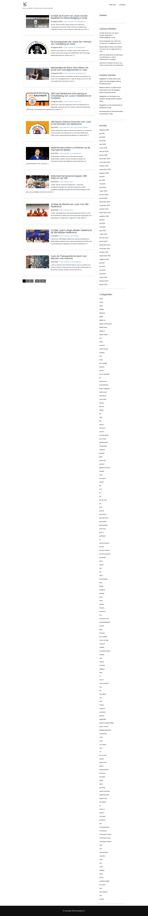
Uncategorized (80, 22)
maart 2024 (103, 234)
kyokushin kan (104, 619)
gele (100, 457)
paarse (101, 716)
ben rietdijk (103, 363)
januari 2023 (103, 285)
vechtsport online (105, 834)
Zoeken (103, 15)
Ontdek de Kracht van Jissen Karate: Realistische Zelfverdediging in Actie (69, 16)
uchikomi (102, 820)
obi (100, 691)
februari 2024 (103, 238)
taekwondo (103, 798)
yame (101, 878)
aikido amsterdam (105, 324)
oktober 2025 (103, 166)
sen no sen (103, 755)
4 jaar (101, 302)
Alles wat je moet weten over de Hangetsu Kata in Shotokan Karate (110, 81)
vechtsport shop (105, 838)
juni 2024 (102, 223)
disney (101, 410)
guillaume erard (104, 468)
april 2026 (102, 144)
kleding (101, 593)
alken (101, 342)
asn (100, 356)
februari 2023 (103, 281)
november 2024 (104, 205)
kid (100, 572)
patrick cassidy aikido (106, 723)
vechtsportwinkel (105, 842)
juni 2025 (102, 180)
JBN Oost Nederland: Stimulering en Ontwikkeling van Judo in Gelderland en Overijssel (71, 95)
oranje (101, 705)
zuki (100, 895)
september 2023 (105, 256)
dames (101, 403)
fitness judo (103, 446)
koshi (101, 601)
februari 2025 (103, 195)
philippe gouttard (105, 730)
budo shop (102, 392)
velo (100, 845)
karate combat (104, 550)
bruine (101, 371)
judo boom (102, 514)
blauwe (101, 367)
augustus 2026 (104, 130)
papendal (102, 719)
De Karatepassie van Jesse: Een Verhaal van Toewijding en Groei (71, 42)
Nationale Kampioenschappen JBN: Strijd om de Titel (69, 177)
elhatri (101, 424)
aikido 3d (102, 320)
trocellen (102, 816)
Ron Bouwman (104, 111)
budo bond (103, 381)
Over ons (112, 5)
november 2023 (104, 249)
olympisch (102, 694)
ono (100, 698)
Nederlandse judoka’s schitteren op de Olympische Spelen (70, 148)
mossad (102, 665)
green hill (102, 460)
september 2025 (105, 169)
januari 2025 (103, 198)
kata (100, 561)
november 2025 (104, 162)
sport (101, 784)
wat (100, 863)
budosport (102, 396)
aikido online (103, 335)
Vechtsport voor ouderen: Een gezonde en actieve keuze (110, 98)
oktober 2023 (103, 252)
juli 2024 (102, 220)
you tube (102, 885)
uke (100, 824)
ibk (100, 486)
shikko (101, 766)
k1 (100, 540)
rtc (100, 752)
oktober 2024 (104, 209)
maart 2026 (103, 148)
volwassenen (103, 852)
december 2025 (104, 159)
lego (100, 629)
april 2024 (102, 231)
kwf (100, 615)
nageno (101, 669)
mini (100, 658)
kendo (101, 565)
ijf (99, 493)
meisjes (101, 647)
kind (100, 583)
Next (43, 281)
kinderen (102, 590)
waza (101, 867)
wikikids (101, 870)
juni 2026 (102, 137)
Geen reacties (68, 22)
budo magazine (104, 389)
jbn (76, 102)
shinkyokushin (104, 770)
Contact (122, 5)
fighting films (103, 442)
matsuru (102, 644)
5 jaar (101, 306)
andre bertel (103, 349)
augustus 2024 (104, 216)
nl (100, 676)
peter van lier (103, 726)
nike (100, 673)
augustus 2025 (104, 173)
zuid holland (103, 892)
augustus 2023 (104, 259)
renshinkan (103, 734)
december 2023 (104, 245)
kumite (101, 604)
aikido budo (103, 327)
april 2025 (102, 187)
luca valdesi (103, 637)
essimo (101, 432)
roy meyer (102, 744)
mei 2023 (102, 270)
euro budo (102, 439)
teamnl (101, 813)
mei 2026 (102, 141)
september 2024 (105, 213)
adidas (101, 309)
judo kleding (103, 525)
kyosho (101, 626)
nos (100, 687)
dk (100, 414)
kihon (101, 575)
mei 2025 (102, 184)
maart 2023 (103, 277)
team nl (102, 809)
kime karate (103, 579)
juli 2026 (102, 133)
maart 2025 (103, 191)
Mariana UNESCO (105, 88)
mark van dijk (103, 640)
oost (79, 102)
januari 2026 (103, 155)
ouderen (102, 709)
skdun (101, 780)
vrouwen (102, 856)
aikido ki (102, 331)
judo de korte (103, 518)
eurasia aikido (103, 435)
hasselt (101, 471)
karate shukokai (104, 554)
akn (100, 338)
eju (100, 421)
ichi (100, 489)
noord (75, 127)
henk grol (102, 478)
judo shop (102, 529)
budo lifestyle (103, 385)
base (101, 360)
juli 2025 (102, 177)
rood (101, 741)
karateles (102, 558)
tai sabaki (102, 802)
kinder (101, 586)
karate (101, 547)
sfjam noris (103, 762)
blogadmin (103, 79)
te (100, 806)
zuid (100, 888)
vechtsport (103, 831)
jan (100, 496)
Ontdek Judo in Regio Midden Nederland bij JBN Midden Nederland (71, 231)
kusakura (102, 611)
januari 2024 (103, 241)
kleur (101, 597)
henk (101, 475)
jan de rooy (103, 500)
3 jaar (101, 299)
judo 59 (101, 511)
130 (37, 281)
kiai (100, 568)
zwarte (101, 899)
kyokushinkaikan (104, 622)
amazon (102, 345)
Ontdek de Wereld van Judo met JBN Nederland (69, 205)
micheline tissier (104, 651)
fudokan (102, 450)
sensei (101, 759)
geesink (101, 453)
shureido (102, 777)
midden (76, 236)
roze (100, 748)
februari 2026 (103, 151)
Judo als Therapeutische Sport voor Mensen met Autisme (69, 257)
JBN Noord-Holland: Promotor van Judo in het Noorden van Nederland (71, 122)
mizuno (101, 662)
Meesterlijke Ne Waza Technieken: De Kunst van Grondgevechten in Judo (69, 68)
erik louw (102, 428)
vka (100, 849)
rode (101, 737)
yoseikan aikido (104, 881)
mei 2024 (102, 227)
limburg (101, 633)
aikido (101, 317)
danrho (101, 406)
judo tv (101, 532)
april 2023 (102, 274)
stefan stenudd (104, 791)
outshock (102, 712)
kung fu (101, 608)
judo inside (102, 522)
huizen (101, 482)
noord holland (82, 127)
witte (101, 874)
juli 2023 (101, 263)
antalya (101, 353)
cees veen (102, 399)
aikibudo (102, 313)
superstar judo (104, 795)
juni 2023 (102, 267)
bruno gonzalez (104, 374)
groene (101, 464)
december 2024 (104, 202)
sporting (102, 788)
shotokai (102, 773)
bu (100, 378)
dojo (100, 417)
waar (101, 860)
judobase (102, 536)
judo (100, 507)
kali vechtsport (104, 543)
